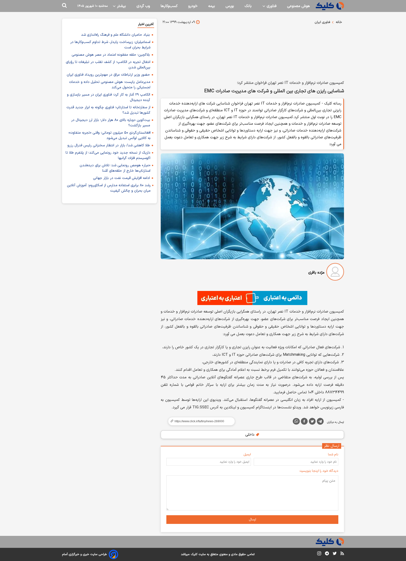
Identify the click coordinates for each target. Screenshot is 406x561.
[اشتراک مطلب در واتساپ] (296, 421)
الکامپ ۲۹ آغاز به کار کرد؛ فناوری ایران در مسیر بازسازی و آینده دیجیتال (108, 97)
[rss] (342, 554)
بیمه (211, 6)
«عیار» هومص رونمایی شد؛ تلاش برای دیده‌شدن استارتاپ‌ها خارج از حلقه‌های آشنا (115, 168)
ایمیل (247, 454)
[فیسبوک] (304, 422)
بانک (248, 6)
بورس (230, 6)
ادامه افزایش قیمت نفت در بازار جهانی (121, 178)
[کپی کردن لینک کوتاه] (199, 421)
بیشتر (121, 6)
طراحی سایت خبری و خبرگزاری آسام (84, 554)
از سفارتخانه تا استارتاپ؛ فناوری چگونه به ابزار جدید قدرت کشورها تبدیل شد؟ (108, 110)
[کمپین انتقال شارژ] (252, 298)
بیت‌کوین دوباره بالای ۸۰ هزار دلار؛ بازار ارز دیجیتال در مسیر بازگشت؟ (110, 122)
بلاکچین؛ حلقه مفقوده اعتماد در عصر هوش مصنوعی (111, 55)
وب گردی (143, 6)
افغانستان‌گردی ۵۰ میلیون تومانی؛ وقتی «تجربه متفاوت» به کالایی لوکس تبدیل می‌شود (110, 135)
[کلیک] (330, 6)
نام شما (333, 454)
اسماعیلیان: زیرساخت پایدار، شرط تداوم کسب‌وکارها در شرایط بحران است (110, 44)
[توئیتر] (312, 422)
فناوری (271, 6)
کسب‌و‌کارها (169, 6)
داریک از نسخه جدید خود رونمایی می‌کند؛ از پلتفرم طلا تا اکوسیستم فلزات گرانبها (108, 155)
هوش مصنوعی (298, 6)
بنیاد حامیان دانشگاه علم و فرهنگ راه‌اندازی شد (115, 35)
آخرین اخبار (145, 24)
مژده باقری (316, 272)
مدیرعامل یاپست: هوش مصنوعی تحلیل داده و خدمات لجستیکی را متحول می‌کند (109, 84)
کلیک (194, 554)
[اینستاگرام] (319, 554)
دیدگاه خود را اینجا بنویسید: (318, 470)
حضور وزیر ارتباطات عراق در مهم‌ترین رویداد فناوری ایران (108, 74)
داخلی (250, 434)
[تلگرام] (320, 422)
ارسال (252, 519)
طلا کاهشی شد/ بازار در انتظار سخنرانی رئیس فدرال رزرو (108, 145)
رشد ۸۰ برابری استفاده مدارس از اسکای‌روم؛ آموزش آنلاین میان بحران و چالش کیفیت (109, 188)
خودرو (193, 6)
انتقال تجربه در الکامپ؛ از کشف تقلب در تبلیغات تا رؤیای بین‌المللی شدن (108, 64)
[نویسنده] (335, 272)
